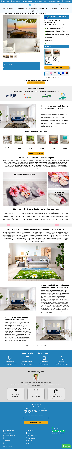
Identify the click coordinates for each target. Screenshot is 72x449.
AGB (29, 433)
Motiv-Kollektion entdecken (36, 153)
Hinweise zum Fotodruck (10, 438)
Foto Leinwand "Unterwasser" (65, 146)
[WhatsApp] (58, 77)
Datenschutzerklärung (32, 435)
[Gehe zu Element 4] (15, 56)
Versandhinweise (31, 440)
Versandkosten (62, 24)
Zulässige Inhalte (6, 440)
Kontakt (6, 443)
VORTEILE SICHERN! (36, 422)
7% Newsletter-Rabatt (9, 430)
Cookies (29, 443)
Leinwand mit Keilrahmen (21, 13)
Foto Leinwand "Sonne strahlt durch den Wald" (18, 146)
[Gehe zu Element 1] (4, 56)
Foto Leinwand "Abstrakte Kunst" (41, 146)
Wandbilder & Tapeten (10, 13)
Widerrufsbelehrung (32, 438)
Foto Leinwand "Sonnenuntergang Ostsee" (53, 146)
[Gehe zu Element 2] (7, 56)
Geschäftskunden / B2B (10, 435)
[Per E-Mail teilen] (59, 77)
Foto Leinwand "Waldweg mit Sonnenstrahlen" (30, 146)
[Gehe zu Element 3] (11, 56)
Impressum (30, 430)
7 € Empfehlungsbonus (7, 433)
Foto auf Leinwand (7, 145)
